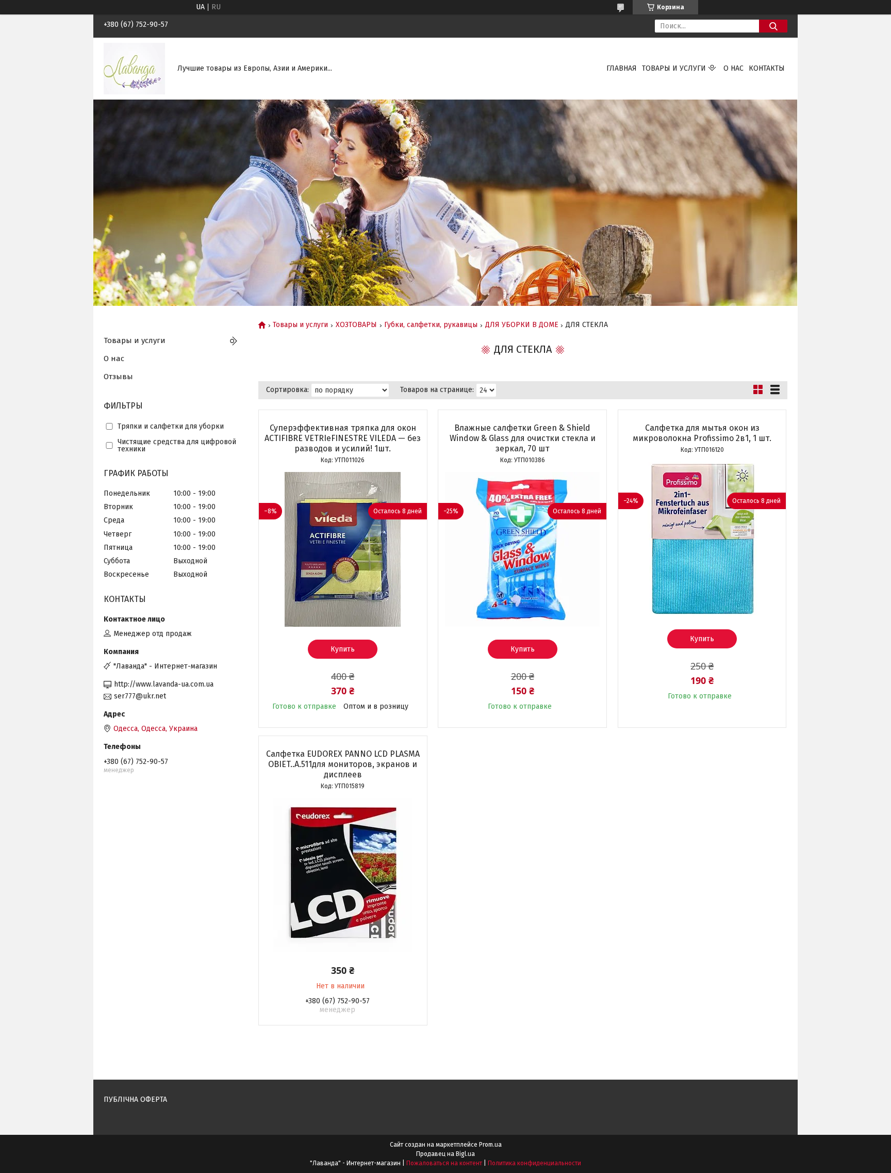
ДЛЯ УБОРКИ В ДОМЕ (521, 325)
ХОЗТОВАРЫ (356, 325)
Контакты (767, 68)
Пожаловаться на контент (444, 1163)
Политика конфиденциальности (534, 1163)
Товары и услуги (674, 68)
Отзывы (118, 376)
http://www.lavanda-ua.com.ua (163, 684)
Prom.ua (490, 1144)
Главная (621, 68)
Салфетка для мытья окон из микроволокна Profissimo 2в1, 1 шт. (702, 433)
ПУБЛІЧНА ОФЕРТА (135, 1099)
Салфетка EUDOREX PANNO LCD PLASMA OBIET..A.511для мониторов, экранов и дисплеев (343, 764)
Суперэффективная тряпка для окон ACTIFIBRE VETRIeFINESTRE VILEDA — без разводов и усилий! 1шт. (343, 438)
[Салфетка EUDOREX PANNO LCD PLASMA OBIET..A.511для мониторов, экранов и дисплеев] (343, 875)
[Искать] (773, 26)
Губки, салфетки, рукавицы (430, 325)
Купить (343, 649)
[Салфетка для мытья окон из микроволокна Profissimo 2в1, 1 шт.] (702, 539)
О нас (733, 68)
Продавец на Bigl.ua (445, 1154)
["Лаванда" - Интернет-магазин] (134, 68)
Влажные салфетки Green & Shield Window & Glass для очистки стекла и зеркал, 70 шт (523, 438)
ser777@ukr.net (140, 696)
